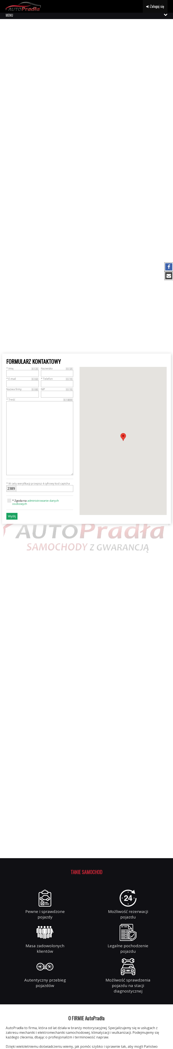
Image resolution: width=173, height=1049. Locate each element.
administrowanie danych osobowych (35, 502)
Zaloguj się (156, 6)
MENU (9, 15)
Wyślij (12, 516)
